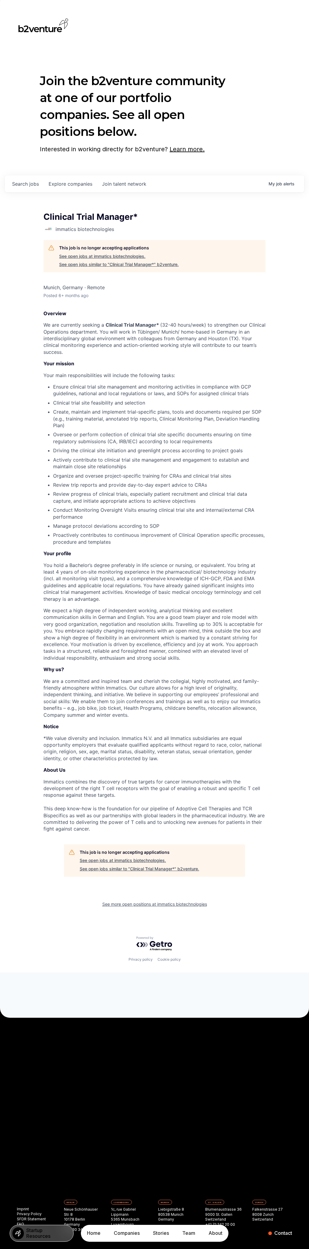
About (215, 1233)
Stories (161, 1233)
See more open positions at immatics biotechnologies (154, 904)
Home (93, 1233)
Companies (127, 1233)
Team (188, 1233)
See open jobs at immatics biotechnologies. (102, 256)
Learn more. (187, 149)
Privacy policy (141, 959)
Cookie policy (169, 959)
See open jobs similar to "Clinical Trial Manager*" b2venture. (119, 264)
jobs (25, 184)
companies (70, 184)
